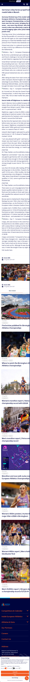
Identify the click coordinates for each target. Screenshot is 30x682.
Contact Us (6, 639)
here (10, 250)
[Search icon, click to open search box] (23, 4)
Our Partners (7, 628)
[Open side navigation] (26, 4)
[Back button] (2, 4)
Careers (5, 633)
